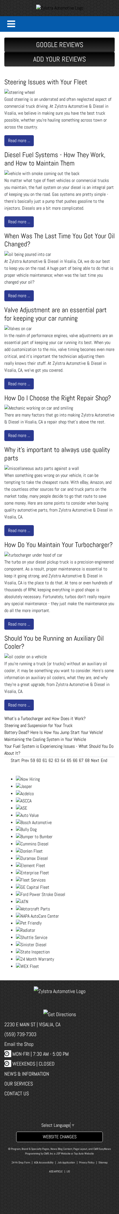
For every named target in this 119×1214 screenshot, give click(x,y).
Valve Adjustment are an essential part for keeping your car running (55, 314)
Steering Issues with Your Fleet (45, 81)
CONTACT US (16, 1093)
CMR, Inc (48, 1153)
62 (51, 760)
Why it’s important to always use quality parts (57, 453)
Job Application (66, 1162)
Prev (25, 760)
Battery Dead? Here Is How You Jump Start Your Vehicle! (53, 732)
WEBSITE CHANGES (60, 1137)
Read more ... (19, 140)
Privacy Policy (86, 1162)
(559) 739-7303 (20, 1034)
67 (81, 760)
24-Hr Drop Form (21, 1162)
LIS (68, 1171)
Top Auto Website (84, 1153)
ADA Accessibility (43, 1162)
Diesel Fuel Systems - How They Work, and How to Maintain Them (54, 159)
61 (44, 760)
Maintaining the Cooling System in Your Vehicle (45, 739)
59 (32, 760)
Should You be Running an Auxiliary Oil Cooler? (54, 642)
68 (87, 760)
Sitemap (103, 1162)
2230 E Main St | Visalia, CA (32, 1024)
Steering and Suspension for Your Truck (38, 725)
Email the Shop (19, 1044)
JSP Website (63, 1153)
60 (38, 760)
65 (69, 760)
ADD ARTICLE (56, 1171)
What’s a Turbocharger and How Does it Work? (44, 718)
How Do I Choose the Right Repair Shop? (57, 397)
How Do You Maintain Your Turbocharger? (58, 544)
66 (75, 760)
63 (57, 760)
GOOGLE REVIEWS (59, 44)
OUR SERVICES (18, 1083)
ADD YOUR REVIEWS (59, 59)
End (104, 760)
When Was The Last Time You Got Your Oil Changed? (59, 240)
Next (95, 760)
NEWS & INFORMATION (26, 1073)
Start (15, 760)
